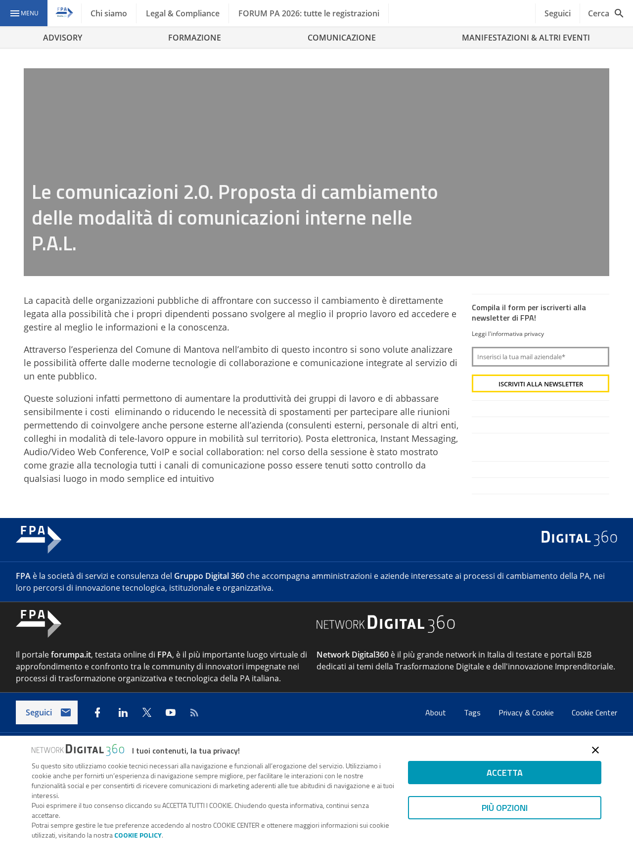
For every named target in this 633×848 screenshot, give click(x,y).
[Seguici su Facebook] (97, 712)
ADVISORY (62, 37)
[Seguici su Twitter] (147, 712)
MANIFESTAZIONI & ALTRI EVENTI (526, 37)
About (436, 712)
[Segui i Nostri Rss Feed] (194, 712)
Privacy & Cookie (527, 712)
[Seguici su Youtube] (171, 712)
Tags (473, 712)
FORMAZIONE (194, 37)
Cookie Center (594, 712)
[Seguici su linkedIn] (123, 712)
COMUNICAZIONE (342, 37)
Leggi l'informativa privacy (508, 334)
